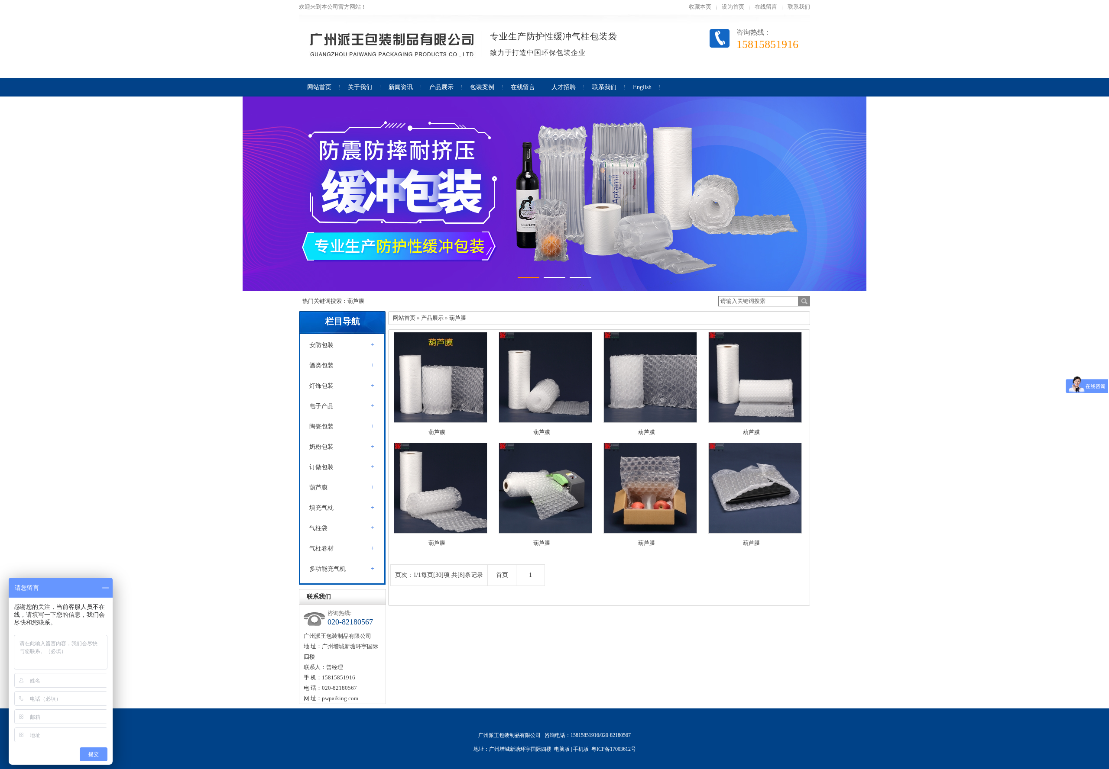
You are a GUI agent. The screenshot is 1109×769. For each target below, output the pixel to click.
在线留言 (766, 6)
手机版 (581, 749)
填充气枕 (321, 508)
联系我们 (799, 6)
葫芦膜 (318, 487)
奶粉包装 (321, 447)
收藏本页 (700, 6)
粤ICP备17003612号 (613, 749)
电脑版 (562, 749)
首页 (502, 575)
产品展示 (432, 318)
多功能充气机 (327, 569)
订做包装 (321, 467)
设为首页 (733, 6)
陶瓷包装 (321, 426)
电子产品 (321, 406)
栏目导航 (342, 321)
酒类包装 (321, 365)
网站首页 (404, 318)
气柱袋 (318, 528)
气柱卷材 (321, 548)
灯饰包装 (321, 386)
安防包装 (321, 345)
